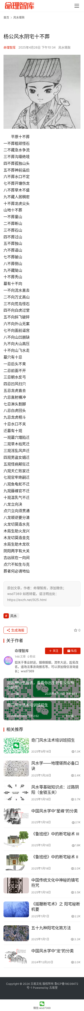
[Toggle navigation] (77, 6)
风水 (13, 616)
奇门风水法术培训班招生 (53, 740)
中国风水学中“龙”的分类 (52, 951)
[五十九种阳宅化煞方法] (16, 933)
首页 (6, 17)
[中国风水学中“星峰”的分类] (16, 816)
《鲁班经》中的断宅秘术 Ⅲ (55, 834)
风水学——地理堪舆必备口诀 (55, 766)
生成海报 (17, 630)
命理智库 (10, 47)
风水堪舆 (64, 47)
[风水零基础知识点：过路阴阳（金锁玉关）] (16, 792)
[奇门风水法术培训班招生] (16, 745)
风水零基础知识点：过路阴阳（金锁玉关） (55, 790)
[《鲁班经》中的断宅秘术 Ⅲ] (16, 839)
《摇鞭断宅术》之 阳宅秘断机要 (55, 907)
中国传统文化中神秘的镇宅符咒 (55, 883)
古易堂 (53, 987)
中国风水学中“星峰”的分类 (54, 811)
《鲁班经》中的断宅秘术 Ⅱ (54, 857)
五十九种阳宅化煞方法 (51, 928)
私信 (74, 650)
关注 (55, 650)
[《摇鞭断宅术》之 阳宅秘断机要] (16, 909)
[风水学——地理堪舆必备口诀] (16, 768)
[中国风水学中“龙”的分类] (16, 956)
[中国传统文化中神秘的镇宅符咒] (16, 885)
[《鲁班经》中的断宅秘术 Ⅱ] (16, 862)
